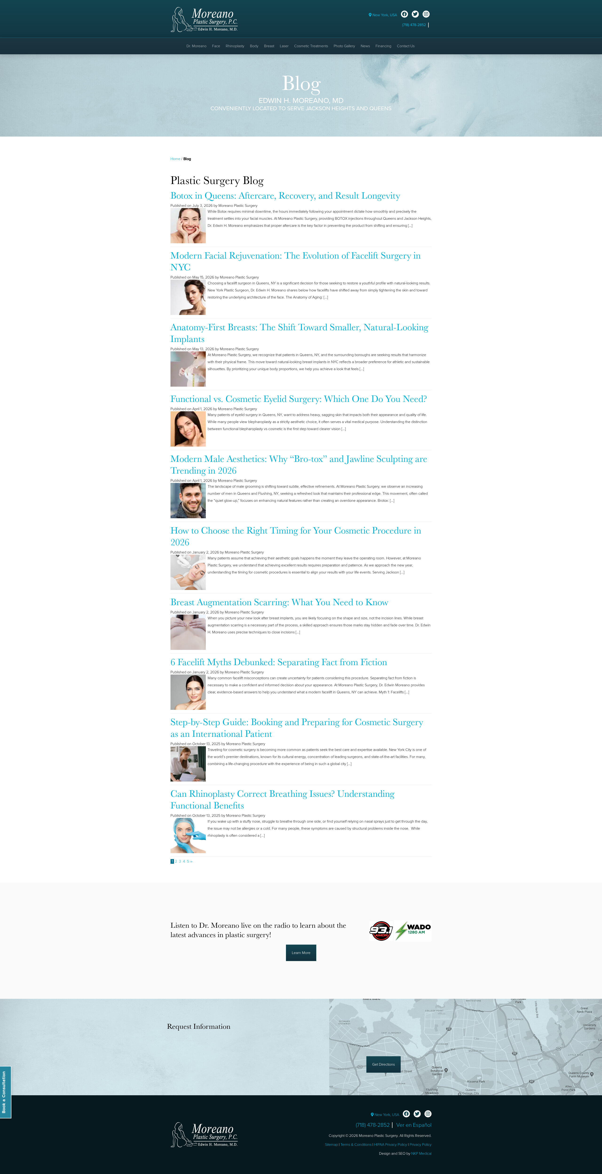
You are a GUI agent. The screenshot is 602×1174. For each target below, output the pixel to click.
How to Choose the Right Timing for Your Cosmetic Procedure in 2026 (295, 536)
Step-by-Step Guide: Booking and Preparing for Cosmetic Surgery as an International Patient (296, 727)
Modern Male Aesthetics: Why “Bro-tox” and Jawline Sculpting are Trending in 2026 (298, 464)
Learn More (301, 952)
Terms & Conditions (356, 1144)
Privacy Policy (421, 1144)
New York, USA (384, 15)
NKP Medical (421, 1153)
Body (254, 46)
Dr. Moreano (196, 46)
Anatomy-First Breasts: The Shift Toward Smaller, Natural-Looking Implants (299, 332)
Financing (383, 46)
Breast (269, 46)
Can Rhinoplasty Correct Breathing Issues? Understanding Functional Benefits (282, 799)
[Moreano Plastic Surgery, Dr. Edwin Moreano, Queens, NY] (204, 19)
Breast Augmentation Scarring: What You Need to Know (279, 602)
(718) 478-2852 (414, 25)
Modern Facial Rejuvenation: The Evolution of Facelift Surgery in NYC (295, 261)
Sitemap (331, 1144)
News (365, 46)
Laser (284, 46)
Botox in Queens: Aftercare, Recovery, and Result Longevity (285, 195)
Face (216, 46)
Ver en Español (414, 1125)
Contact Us (406, 46)
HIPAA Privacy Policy (390, 1144)
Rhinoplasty (235, 46)
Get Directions (383, 1064)
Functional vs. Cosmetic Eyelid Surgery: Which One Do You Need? (298, 398)
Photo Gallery (344, 46)
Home (175, 159)
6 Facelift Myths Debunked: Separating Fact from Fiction (278, 661)
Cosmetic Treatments (311, 46)
